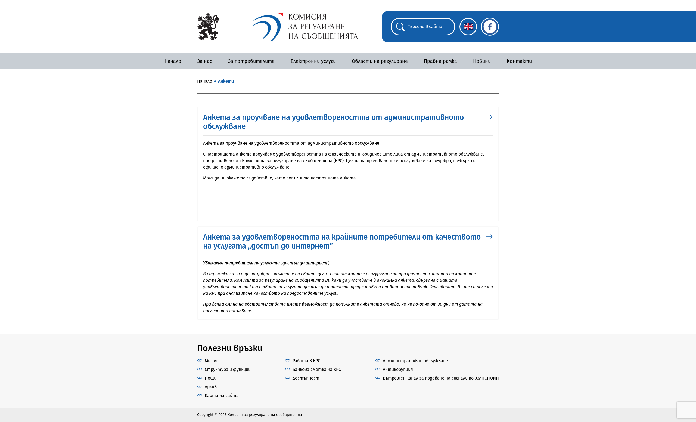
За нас (204, 61)
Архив (211, 386)
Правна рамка (440, 61)
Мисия (211, 360)
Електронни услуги (313, 61)
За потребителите (251, 61)
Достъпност (306, 378)
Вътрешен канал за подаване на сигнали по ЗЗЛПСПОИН (441, 378)
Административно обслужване (415, 360)
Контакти (519, 61)
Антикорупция (398, 369)
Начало (172, 61)
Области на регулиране (380, 61)
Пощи (210, 378)
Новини (482, 61)
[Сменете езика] (468, 26)
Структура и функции (228, 369)
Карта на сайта (222, 395)
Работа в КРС (306, 360)
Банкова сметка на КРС (317, 369)
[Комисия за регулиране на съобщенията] (208, 26)
